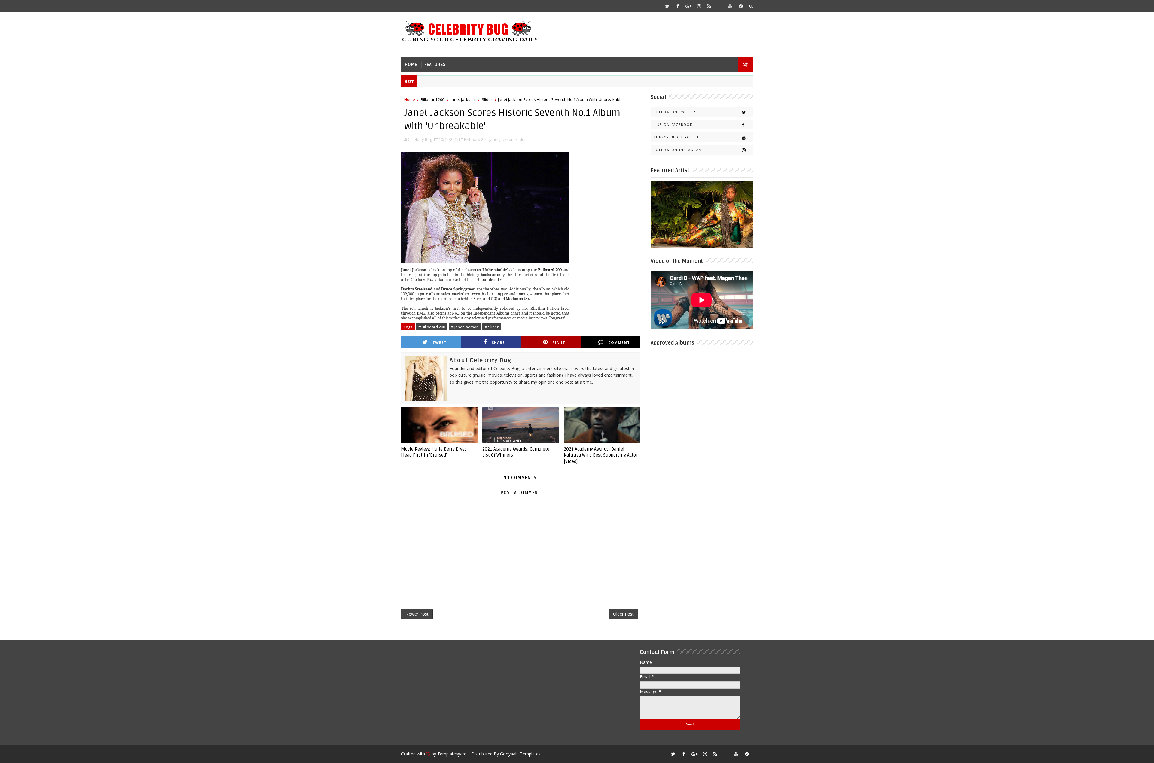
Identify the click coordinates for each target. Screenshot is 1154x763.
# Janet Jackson (465, 327)
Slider (487, 99)
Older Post (623, 614)
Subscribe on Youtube (678, 137)
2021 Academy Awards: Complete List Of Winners (515, 452)
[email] (719, 6)
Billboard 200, (476, 139)
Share (498, 342)
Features (435, 64)
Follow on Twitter (674, 112)
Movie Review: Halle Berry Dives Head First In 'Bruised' (434, 452)
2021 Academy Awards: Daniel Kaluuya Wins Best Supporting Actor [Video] (601, 455)
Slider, (521, 139)
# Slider (492, 327)
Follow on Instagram (678, 150)
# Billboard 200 (431, 327)
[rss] (709, 6)
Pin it (558, 342)
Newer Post (417, 614)
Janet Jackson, (501, 139)
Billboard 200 (432, 99)
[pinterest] (740, 6)
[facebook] (677, 6)
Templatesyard (451, 754)
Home (411, 64)
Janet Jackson (463, 99)
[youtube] (730, 6)
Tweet (439, 342)
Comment (619, 342)
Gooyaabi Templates (520, 754)
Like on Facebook (673, 125)
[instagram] (698, 6)
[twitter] (667, 6)
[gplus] (688, 6)
